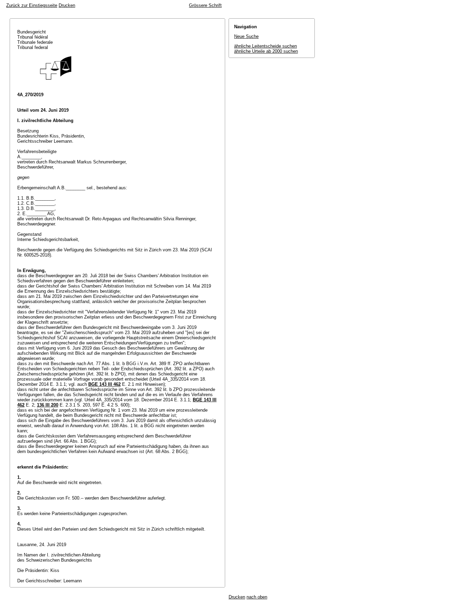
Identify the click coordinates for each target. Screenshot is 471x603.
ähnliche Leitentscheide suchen (265, 46)
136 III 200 (47, 405)
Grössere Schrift (205, 5)
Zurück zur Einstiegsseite (31, 5)
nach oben (257, 597)
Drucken (67, 5)
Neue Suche (246, 36)
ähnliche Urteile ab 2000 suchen (266, 51)
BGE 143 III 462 (104, 384)
